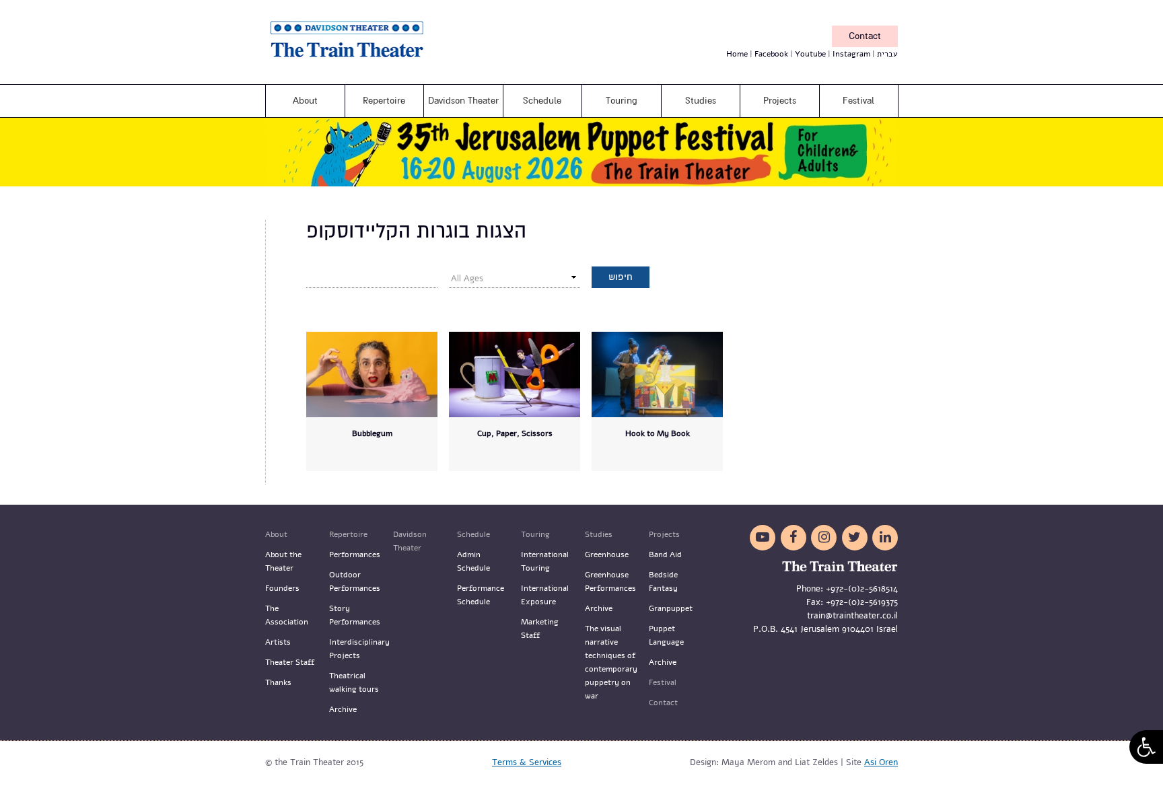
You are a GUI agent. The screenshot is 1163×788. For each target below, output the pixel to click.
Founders (282, 588)
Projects (779, 100)
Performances (354, 554)
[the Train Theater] (366, 61)
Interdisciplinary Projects (356, 649)
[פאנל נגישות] (1146, 747)
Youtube (810, 53)
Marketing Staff (540, 628)
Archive (343, 709)
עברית (887, 53)
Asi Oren (881, 762)
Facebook (771, 53)
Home (737, 53)
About (305, 100)
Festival (858, 100)
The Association (286, 615)
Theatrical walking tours (354, 682)
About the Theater (283, 561)
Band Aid (665, 554)
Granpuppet (671, 608)
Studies (700, 100)
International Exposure (545, 595)
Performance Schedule (480, 595)
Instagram (851, 53)
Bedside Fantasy (663, 581)
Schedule (542, 100)
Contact (865, 36)
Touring (621, 100)
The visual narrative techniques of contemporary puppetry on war (611, 662)
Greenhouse (607, 554)
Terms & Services (526, 762)
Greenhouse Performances (610, 581)
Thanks (278, 682)
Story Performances (354, 615)
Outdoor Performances (354, 581)
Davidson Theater (463, 100)
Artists (278, 642)
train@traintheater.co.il (852, 616)
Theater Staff (289, 662)
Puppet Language (666, 635)
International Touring (545, 561)
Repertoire (384, 100)
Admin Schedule (473, 561)
